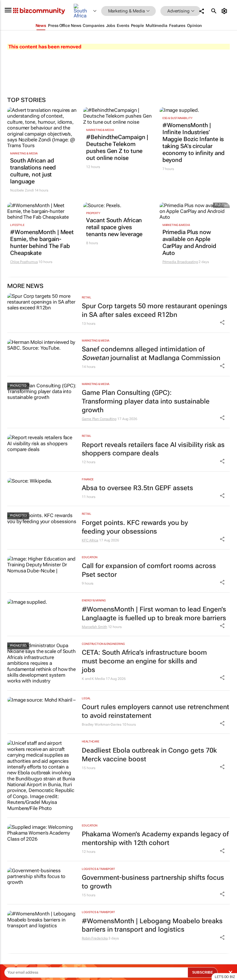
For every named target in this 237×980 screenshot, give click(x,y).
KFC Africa (90, 540)
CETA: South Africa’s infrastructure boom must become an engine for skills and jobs (144, 661)
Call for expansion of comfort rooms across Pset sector (149, 570)
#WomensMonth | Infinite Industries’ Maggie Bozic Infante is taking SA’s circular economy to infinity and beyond (193, 142)
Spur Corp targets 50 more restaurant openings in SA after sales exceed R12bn (154, 310)
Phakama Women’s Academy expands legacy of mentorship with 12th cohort (155, 838)
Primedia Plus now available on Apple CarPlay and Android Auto (189, 242)
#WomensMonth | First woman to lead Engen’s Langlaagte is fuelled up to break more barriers (154, 613)
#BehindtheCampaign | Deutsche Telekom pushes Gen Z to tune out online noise (117, 147)
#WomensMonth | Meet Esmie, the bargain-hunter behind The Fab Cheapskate (42, 242)
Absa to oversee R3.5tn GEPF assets (137, 488)
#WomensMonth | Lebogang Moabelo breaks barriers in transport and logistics (152, 925)
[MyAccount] (225, 11)
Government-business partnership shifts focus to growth (153, 882)
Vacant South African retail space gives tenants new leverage (114, 227)
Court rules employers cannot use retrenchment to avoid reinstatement (155, 711)
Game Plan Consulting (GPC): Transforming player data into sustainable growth (146, 401)
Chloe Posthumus (24, 262)
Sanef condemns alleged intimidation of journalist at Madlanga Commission (151, 353)
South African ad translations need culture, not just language (33, 171)
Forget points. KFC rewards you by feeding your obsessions (135, 527)
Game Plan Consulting (99, 419)
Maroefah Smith (94, 627)
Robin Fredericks (95, 938)
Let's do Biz (225, 977)
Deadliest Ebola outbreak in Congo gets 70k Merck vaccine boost (149, 755)
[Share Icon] (222, 322)
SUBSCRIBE (202, 972)
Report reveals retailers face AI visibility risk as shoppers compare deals (153, 449)
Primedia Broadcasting (180, 262)
